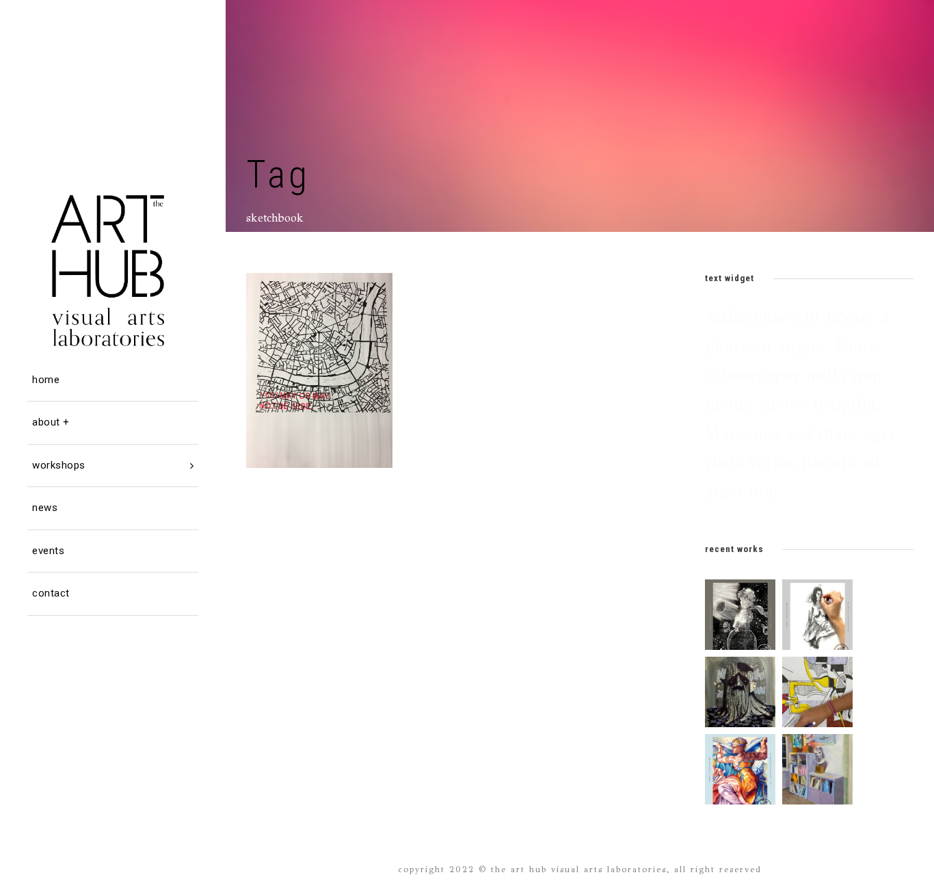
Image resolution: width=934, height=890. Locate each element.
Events (48, 551)
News (44, 507)
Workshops (58, 465)
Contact (51, 593)
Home (45, 380)
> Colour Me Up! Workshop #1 (324, 342)
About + (51, 422)
